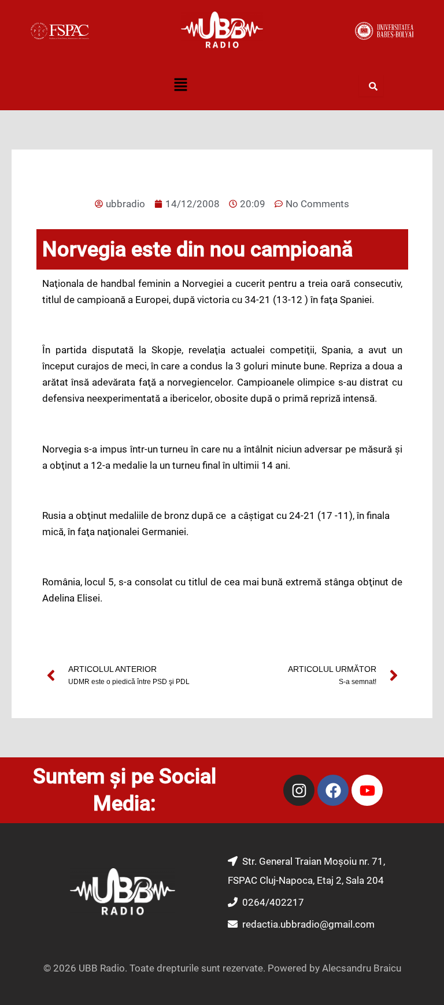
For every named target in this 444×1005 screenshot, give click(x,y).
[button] (180, 86)
